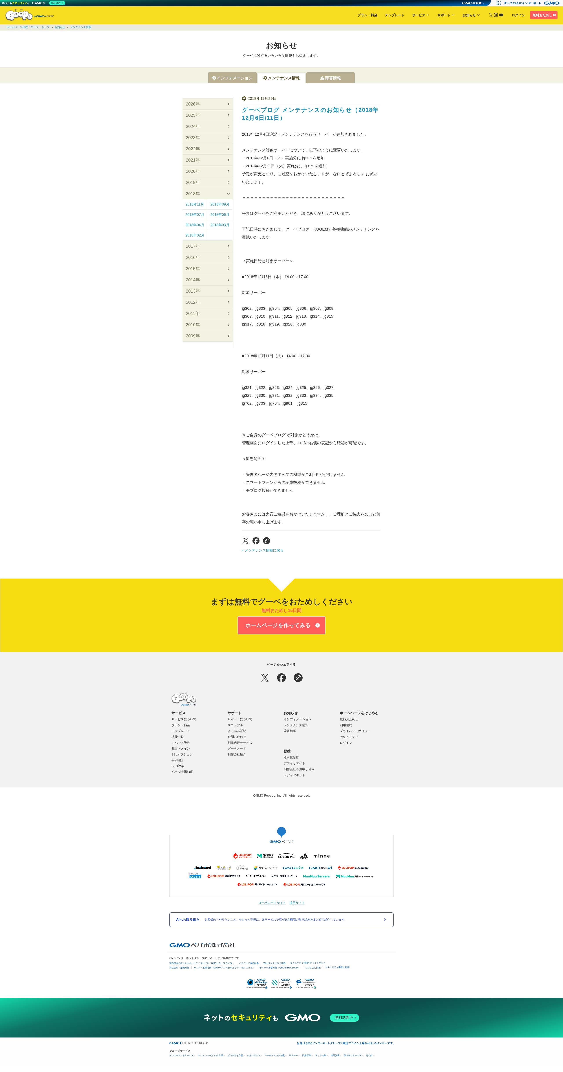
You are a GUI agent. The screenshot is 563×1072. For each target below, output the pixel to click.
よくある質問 (237, 731)
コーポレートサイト (272, 903)
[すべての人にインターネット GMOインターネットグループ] (532, 3)
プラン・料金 (367, 15)
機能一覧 (178, 737)
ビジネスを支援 (235, 1055)
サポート (444, 15)
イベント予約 (181, 742)
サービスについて (184, 719)
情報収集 (306, 1055)
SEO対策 (178, 766)
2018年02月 (194, 235)
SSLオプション (182, 754)
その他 (369, 1055)
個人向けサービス (353, 1055)
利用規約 (346, 725)
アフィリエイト (294, 763)
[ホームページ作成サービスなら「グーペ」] (27, 16)
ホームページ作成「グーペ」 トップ (28, 27)
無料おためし (542, 15)
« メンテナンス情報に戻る (262, 550)
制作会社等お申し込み (299, 769)
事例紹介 (178, 760)
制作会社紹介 (237, 754)
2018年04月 (194, 225)
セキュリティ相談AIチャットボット (307, 962)
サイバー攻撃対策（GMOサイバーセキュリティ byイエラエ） (224, 967)
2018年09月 (219, 204)
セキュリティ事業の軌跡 (337, 967)
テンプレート (395, 15)
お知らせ (469, 15)
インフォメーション (297, 719)
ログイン (518, 15)
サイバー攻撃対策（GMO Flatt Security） (280, 967)
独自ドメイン (181, 748)
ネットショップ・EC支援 (210, 1055)
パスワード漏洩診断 (249, 963)
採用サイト (297, 903)
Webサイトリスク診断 (274, 963)
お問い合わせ (237, 737)
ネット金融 (320, 1055)
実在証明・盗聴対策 (179, 967)
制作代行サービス (240, 742)
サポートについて (240, 719)
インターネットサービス (181, 1055)
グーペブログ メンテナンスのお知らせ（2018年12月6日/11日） (310, 114)
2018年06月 (219, 215)
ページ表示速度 (182, 772)
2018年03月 (219, 225)
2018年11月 (195, 204)
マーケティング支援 (275, 1055)
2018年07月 (194, 215)
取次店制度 (291, 757)
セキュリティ (349, 737)
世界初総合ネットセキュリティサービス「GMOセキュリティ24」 (201, 963)
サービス (418, 15)
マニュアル (235, 725)
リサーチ (293, 1055)
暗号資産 (335, 1055)
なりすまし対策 (313, 967)
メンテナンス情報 (80, 27)
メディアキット (294, 775)
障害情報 (290, 731)
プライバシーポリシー (355, 731)
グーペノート (237, 748)
